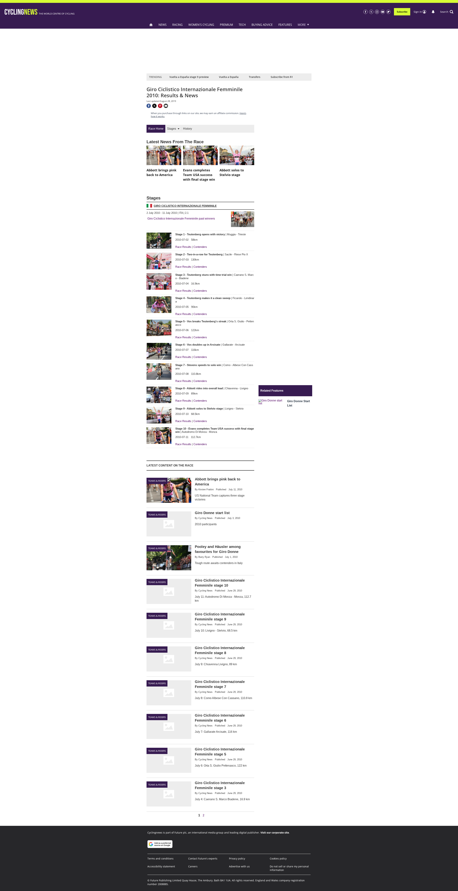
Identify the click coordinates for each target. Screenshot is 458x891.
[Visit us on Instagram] (377, 12)
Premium (226, 25)
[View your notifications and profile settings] (433, 11)
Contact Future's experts (202, 858)
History (187, 128)
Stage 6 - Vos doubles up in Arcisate (210, 344)
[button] (446, 12)
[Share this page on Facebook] (149, 106)
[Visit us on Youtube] (383, 12)
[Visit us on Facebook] (365, 12)
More (302, 25)
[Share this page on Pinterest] (160, 106)
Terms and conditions (160, 858)
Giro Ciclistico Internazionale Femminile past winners (181, 218)
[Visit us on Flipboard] (388, 12)
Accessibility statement (161, 866)
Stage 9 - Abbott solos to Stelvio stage (209, 408)
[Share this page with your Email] (166, 106)
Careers (193, 866)
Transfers (254, 77)
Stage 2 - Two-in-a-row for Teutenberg (211, 254)
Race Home (156, 128)
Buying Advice (262, 25)
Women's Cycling (201, 25)
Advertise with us (239, 866)
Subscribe (402, 11)
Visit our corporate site (274, 832)
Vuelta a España (228, 77)
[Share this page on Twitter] (154, 106)
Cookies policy (278, 858)
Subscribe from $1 (282, 77)
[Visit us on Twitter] (371, 12)
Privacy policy (237, 858)
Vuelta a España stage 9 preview (189, 77)
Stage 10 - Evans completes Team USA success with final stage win (214, 430)
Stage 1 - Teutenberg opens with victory (210, 234)
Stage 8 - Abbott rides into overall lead (211, 388)
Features (285, 25)
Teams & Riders (157, 480)
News (163, 25)
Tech (242, 25)
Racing (177, 25)
